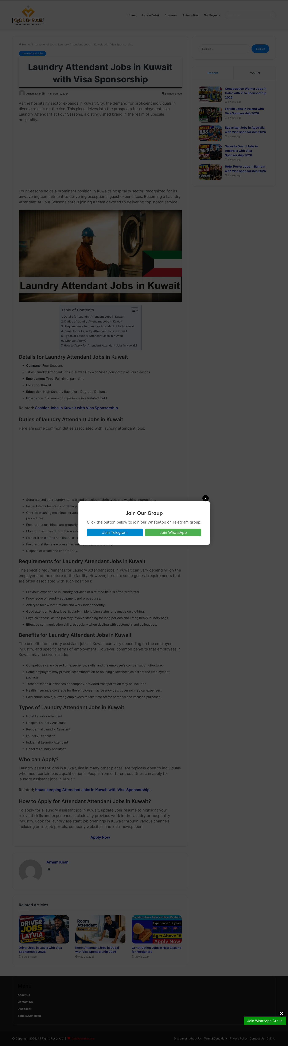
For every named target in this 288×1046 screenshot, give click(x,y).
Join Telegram (115, 532)
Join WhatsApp (173, 532)
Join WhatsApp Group (265, 1021)
